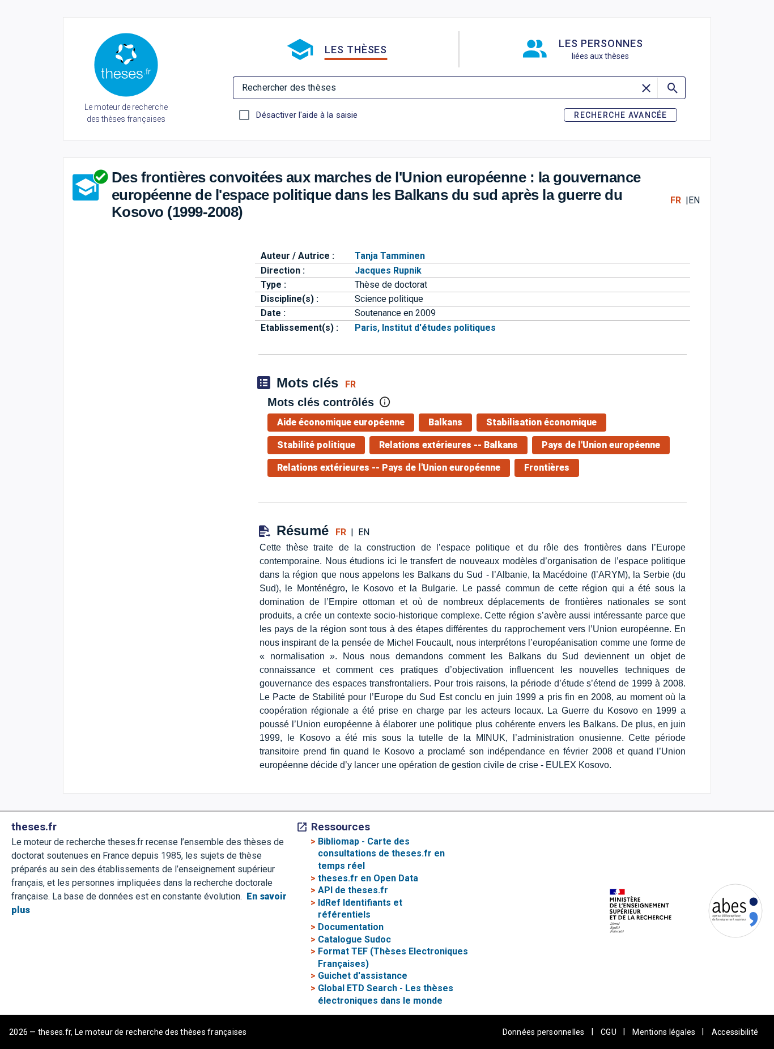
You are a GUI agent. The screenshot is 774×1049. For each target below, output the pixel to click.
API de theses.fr (353, 890)
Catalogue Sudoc (354, 939)
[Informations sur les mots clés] (384, 402)
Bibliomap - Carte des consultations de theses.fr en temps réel (381, 853)
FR (675, 200)
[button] (336, 49)
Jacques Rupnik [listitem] (388, 270)
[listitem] (343, 422)
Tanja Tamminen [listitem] (390, 255)
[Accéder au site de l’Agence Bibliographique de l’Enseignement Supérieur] (724, 913)
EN (694, 200)
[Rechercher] (671, 88)
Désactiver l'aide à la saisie (307, 115)
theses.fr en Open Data (368, 878)
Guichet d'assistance (362, 975)
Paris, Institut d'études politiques (425, 327)
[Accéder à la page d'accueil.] (126, 66)
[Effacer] (647, 88)
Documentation (351, 927)
